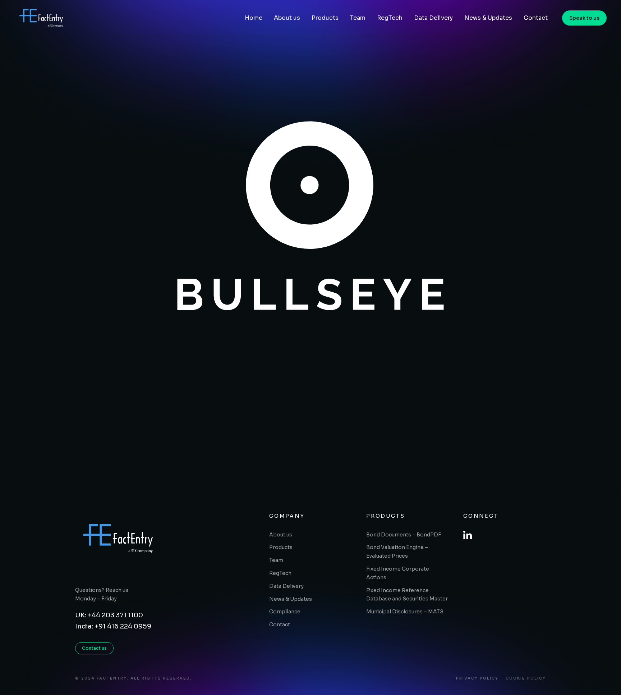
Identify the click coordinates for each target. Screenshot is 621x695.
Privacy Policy (477, 678)
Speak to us (584, 18)
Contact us (94, 648)
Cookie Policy (526, 678)
